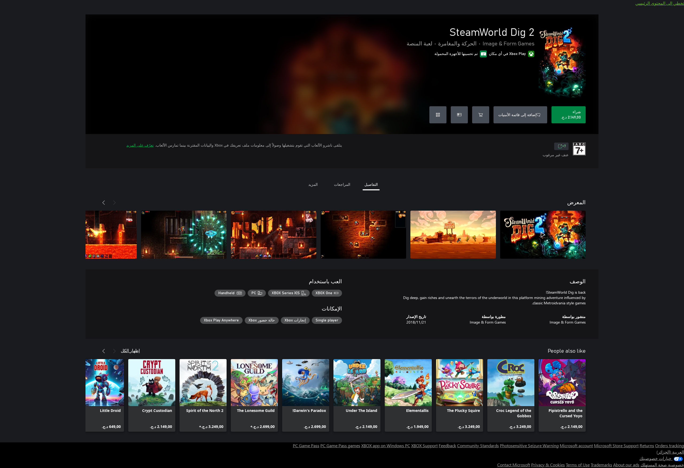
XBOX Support (424, 445)
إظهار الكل (130, 350)
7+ (564, 146)
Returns (647, 445)
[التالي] (103, 202)
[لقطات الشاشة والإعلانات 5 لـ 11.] (184, 235)
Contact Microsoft (513, 464)
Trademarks (601, 464)
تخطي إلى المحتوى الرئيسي (659, 3)
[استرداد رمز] (437, 114)
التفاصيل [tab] (371, 184)
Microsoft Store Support (616, 445)
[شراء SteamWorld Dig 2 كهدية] (459, 114)
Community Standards (478, 445)
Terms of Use (578, 464)
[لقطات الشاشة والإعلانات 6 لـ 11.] (94, 235)
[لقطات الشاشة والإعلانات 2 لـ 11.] (453, 235)
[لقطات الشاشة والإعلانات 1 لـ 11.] (543, 235)
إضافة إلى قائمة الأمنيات (517, 114)
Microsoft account (576, 445)
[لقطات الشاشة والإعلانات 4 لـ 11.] (273, 235)
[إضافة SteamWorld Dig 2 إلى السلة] (480, 114)
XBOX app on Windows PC (385, 445)
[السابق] (114, 202)
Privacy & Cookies (548, 464)
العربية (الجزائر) (670, 452)
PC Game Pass (306, 445)
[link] (562, 395)
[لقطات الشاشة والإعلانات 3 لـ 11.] (363, 235)
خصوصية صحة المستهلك (662, 464)
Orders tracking (669, 445)
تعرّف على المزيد (140, 145)
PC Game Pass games (340, 445)
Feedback (447, 445)
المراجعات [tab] (342, 184)
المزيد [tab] (313, 184)
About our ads (626, 464)
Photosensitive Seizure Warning (529, 445)
